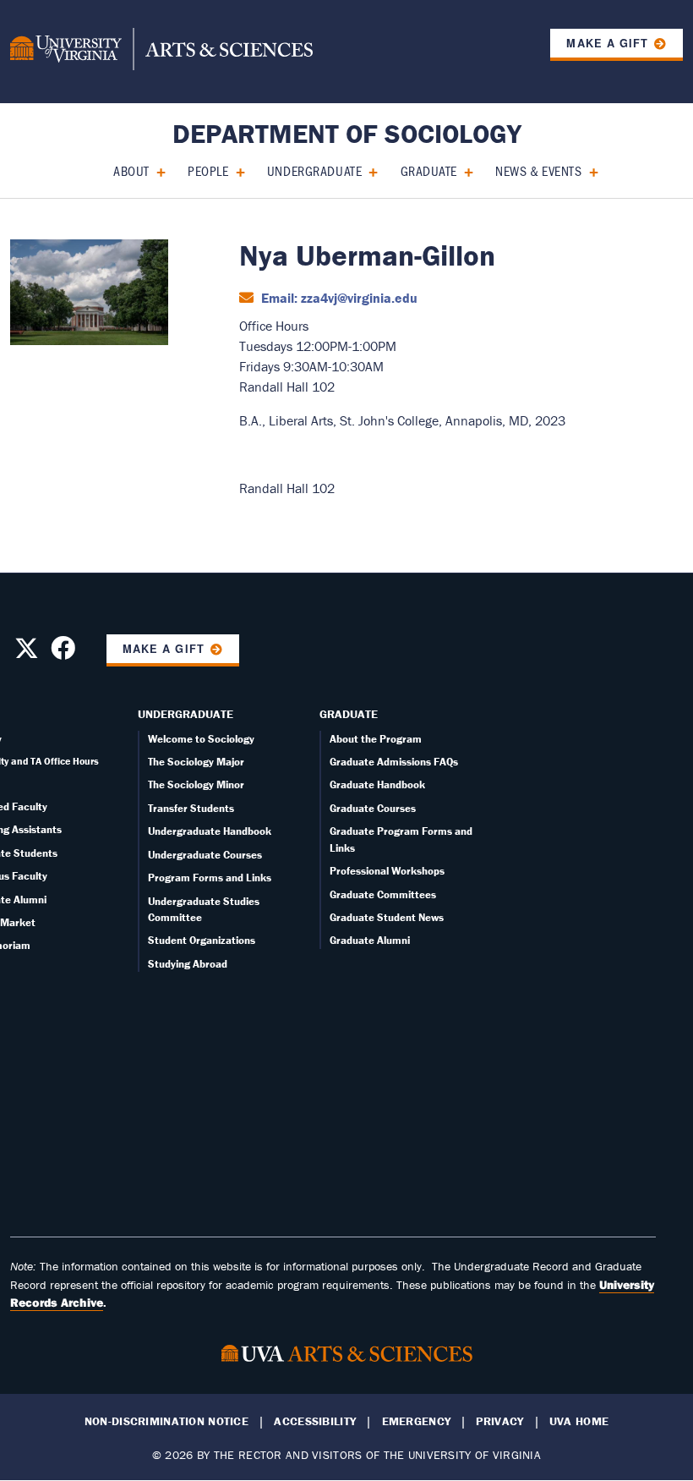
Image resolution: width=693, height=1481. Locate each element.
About (131, 170)
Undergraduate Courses (205, 854)
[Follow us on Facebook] (63, 653)
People (208, 170)
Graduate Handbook (377, 784)
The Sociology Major (196, 761)
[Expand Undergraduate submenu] (367, 170)
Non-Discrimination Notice (166, 1421)
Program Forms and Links (209, 877)
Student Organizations (201, 940)
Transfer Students (191, 808)
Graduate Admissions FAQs (394, 761)
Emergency (416, 1421)
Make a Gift (606, 43)
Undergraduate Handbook (209, 831)
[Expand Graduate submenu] (462, 170)
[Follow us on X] (26, 653)
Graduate (429, 170)
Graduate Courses (373, 808)
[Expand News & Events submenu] (587, 170)
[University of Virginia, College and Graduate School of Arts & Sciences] (161, 51)
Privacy (499, 1421)
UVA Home (578, 1421)
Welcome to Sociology (201, 739)
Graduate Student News (387, 917)
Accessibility (315, 1421)
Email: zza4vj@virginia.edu (337, 297)
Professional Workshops (387, 871)
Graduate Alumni (370, 940)
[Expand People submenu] (234, 170)
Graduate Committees (383, 894)
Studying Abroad (187, 964)
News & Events (538, 170)
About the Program (376, 739)
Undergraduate (314, 170)
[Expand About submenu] (155, 170)
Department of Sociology (346, 133)
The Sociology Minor (196, 784)
